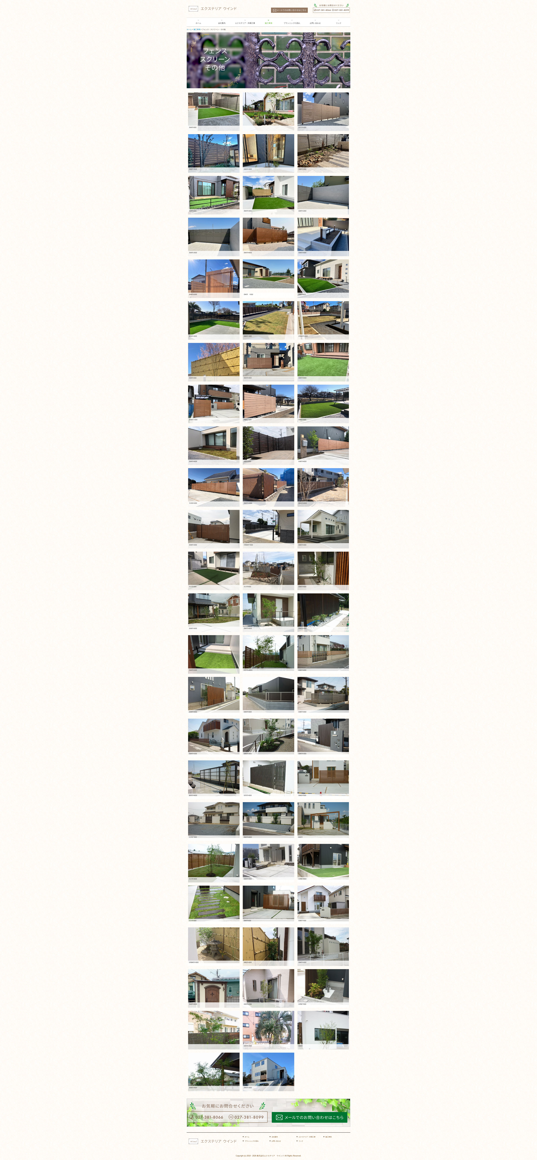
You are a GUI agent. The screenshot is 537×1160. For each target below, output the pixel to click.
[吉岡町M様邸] (323, 862)
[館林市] (323, 820)
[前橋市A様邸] (214, 529)
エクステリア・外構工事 (245, 23)
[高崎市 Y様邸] (268, 274)
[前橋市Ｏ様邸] (214, 404)
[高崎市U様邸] (323, 195)
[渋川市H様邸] (214, 863)
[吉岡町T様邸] (323, 987)
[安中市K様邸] (323, 112)
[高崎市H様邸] (323, 237)
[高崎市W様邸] (268, 613)
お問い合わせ (315, 23)
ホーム (198, 23)
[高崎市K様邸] (268, 195)
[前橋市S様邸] (214, 613)
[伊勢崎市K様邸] (323, 320)
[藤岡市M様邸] (214, 778)
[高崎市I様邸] (214, 112)
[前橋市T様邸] (268, 404)
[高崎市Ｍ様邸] (268, 487)
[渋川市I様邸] (214, 571)
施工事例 (268, 23)
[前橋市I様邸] (214, 195)
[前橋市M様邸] (323, 446)
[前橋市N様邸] (323, 653)
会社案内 (221, 23)
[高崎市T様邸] (323, 778)
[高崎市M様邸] (268, 237)
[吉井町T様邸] (214, 820)
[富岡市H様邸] (268, 778)
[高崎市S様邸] (214, 153)
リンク (338, 23)
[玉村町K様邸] (214, 487)
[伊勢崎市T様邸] (268, 529)
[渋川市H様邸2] (268, 653)
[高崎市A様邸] (323, 947)
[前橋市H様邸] (214, 320)
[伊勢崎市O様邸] (214, 945)
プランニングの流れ (292, 23)
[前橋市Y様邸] (268, 320)
